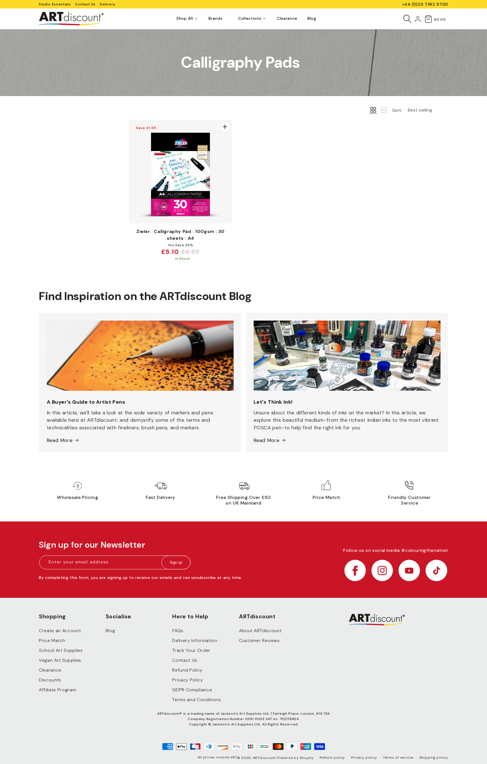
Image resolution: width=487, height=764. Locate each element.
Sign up (176, 562)
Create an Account (60, 631)
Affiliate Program (57, 690)
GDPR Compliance (192, 690)
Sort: (397, 110)
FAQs (177, 631)
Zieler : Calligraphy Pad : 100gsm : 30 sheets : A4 (180, 234)
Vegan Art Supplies (60, 660)
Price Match (52, 640)
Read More (60, 440)
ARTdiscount (265, 758)
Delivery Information (194, 640)
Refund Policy (187, 670)
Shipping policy (433, 757)
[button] (185, 18)
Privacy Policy (187, 680)
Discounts (50, 680)
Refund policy (332, 757)
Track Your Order (191, 650)
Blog (110, 631)
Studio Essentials (55, 4)
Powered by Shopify (295, 758)
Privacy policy (364, 757)
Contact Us (85, 4)
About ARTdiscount (260, 631)
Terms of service (398, 757)
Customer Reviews (259, 640)
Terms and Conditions (196, 700)
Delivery (107, 4)
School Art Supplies (61, 650)
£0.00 (440, 19)
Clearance (50, 670)
